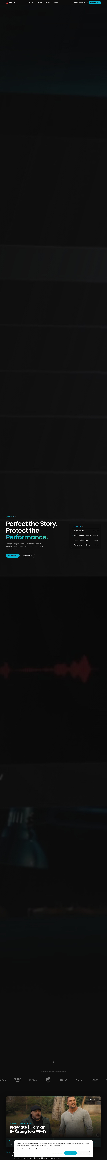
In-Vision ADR (86, 531)
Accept (70, 1153)
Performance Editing (86, 545)
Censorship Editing (86, 540)
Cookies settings (57, 1153)
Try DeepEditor (27, 556)
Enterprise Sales (94, 2)
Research (47, 3)
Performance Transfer (86, 535)
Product (31, 3)
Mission (40, 3)
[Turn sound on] (98, 1135)
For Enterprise (12, 556)
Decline (84, 1153)
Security (55, 3)
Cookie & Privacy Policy (55, 1145)
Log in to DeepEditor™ (80, 2)
